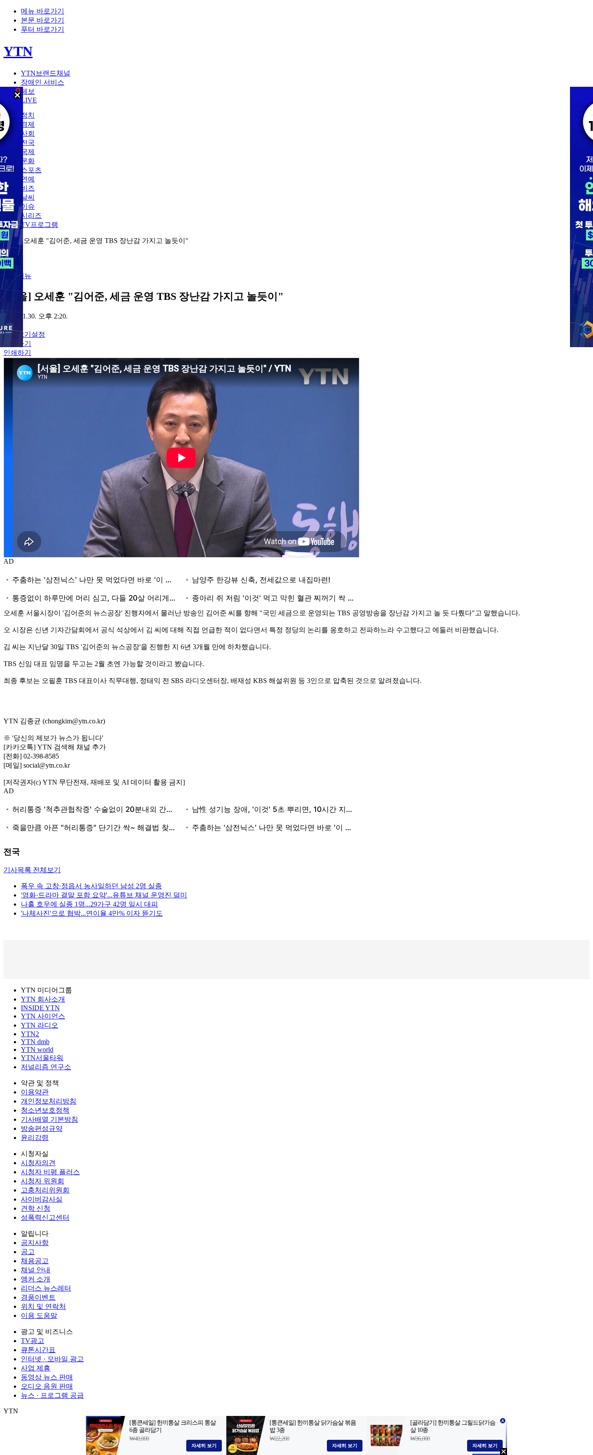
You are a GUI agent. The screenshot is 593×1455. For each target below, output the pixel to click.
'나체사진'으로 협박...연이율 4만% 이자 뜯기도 (92, 913)
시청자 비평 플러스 (50, 1172)
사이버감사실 (42, 1199)
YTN (18, 51)
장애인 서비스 (42, 82)
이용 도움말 (39, 1315)
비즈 (28, 188)
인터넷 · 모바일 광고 (52, 1359)
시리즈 (31, 215)
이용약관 (35, 1092)
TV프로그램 (39, 224)
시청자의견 (38, 1162)
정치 (28, 115)
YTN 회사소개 (43, 999)
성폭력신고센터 (45, 1217)
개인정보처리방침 (48, 1101)
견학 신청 (35, 1208)
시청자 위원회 (42, 1181)
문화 (28, 160)
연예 (28, 179)
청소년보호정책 (45, 1110)
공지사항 (35, 1242)
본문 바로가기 (42, 20)
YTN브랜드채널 (45, 73)
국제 (28, 151)
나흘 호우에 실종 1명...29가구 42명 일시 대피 (89, 904)
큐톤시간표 (38, 1349)
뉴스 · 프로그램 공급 (52, 1395)
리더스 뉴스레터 (46, 1288)
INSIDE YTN (40, 1008)
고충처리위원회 (45, 1190)
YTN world (37, 1049)
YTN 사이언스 (43, 1016)
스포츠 (31, 170)
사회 (28, 133)
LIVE (29, 100)
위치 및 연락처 (43, 1306)
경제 (28, 124)
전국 (28, 142)
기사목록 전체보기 (32, 870)
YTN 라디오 (39, 1025)
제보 (28, 91)
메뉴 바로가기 (42, 11)
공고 (28, 1251)
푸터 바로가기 (42, 29)
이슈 (28, 206)
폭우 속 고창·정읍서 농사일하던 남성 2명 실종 (91, 886)
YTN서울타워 (42, 1057)
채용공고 (35, 1261)
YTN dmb (35, 1041)
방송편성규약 (42, 1128)
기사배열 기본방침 (49, 1119)
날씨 (28, 197)
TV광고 (32, 1340)
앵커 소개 (35, 1279)
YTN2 (30, 1034)
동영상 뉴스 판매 (47, 1377)
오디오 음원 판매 (47, 1386)
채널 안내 (35, 1270)
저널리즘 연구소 (46, 1067)
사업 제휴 (35, 1368)
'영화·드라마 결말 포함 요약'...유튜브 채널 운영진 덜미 (104, 895)
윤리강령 (35, 1137)
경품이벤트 (38, 1297)
